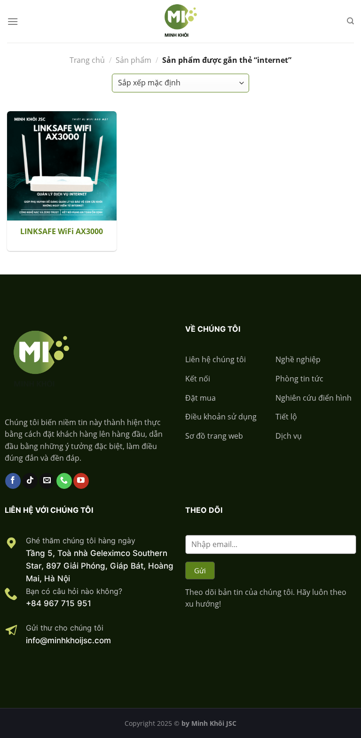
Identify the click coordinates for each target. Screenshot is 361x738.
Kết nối (197, 378)
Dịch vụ (288, 436)
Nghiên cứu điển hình (313, 398)
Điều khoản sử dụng (221, 416)
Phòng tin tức (299, 378)
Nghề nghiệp (298, 359)
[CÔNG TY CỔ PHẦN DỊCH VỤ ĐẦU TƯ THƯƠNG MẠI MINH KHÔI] (180, 21)
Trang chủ (87, 60)
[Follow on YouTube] (81, 481)
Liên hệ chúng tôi (215, 359)
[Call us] (64, 481)
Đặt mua (200, 398)
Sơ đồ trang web (214, 436)
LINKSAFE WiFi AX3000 (61, 231)
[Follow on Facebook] (13, 481)
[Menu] (12, 21)
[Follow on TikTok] (30, 481)
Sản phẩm (133, 60)
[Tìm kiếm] (350, 21)
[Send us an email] (47, 481)
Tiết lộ (286, 416)
